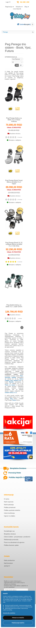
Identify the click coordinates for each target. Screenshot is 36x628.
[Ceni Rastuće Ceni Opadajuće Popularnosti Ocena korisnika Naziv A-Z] (17, 59)
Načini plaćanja (9, 504)
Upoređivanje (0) (11, 57)
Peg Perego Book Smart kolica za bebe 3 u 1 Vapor (13, 182)
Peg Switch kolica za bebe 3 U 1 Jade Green (14, 305)
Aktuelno (18, 6)
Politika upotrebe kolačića (12, 510)
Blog (26, 6)
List (21, 65)
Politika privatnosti (9, 507)
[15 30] (17, 62)
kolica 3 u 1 (16, 397)
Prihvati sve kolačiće (18, 617)
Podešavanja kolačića (18, 623)
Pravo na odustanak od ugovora (14, 542)
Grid (16, 65)
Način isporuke (8, 502)
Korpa (28, 24)
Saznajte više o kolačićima (9, 612)
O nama (6, 499)
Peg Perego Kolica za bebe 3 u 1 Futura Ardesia (14, 119)
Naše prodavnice (9, 560)
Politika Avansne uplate (11, 545)
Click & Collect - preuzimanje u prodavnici (17, 537)
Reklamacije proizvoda (11, 539)
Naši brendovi (8, 563)
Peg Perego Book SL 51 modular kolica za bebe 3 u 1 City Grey (13, 244)
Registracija (8, 6)
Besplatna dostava (10, 534)
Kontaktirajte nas (9, 531)
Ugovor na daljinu (9, 516)
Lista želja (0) (17, 9)
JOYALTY (7, 566)
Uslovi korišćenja (9, 513)
